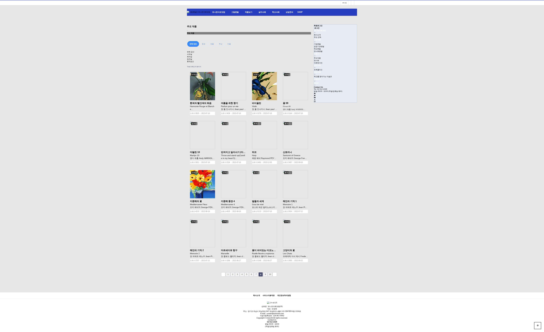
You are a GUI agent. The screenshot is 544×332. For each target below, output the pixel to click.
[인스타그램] (355, 2)
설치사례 (262, 12)
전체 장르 (193, 44)
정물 (212, 44)
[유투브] (315, 98)
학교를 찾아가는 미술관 (323, 77)
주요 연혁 (317, 37)
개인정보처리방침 (284, 295)
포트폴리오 (318, 70)
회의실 (189, 57)
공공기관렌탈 (319, 46)
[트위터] (315, 96)
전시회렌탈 (318, 51)
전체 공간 (190, 52)
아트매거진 (318, 63)
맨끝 (275, 274)
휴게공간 (190, 62)
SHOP (300, 12)
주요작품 (317, 58)
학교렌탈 (317, 49)
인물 (229, 44)
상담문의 (289, 12)
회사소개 (317, 35)
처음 (223, 274)
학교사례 (276, 12)
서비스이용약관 (269, 295)
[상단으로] (537, 325)
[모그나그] (349, 2)
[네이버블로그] (352, 2)
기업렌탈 (317, 44)
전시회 (316, 61)
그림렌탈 (235, 12)
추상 (220, 44)
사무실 (189, 54)
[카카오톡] (315, 94)
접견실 (189, 59)
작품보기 (248, 12)
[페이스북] (315, 100)
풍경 (203, 44)
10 (270, 274)
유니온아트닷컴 (218, 12)
